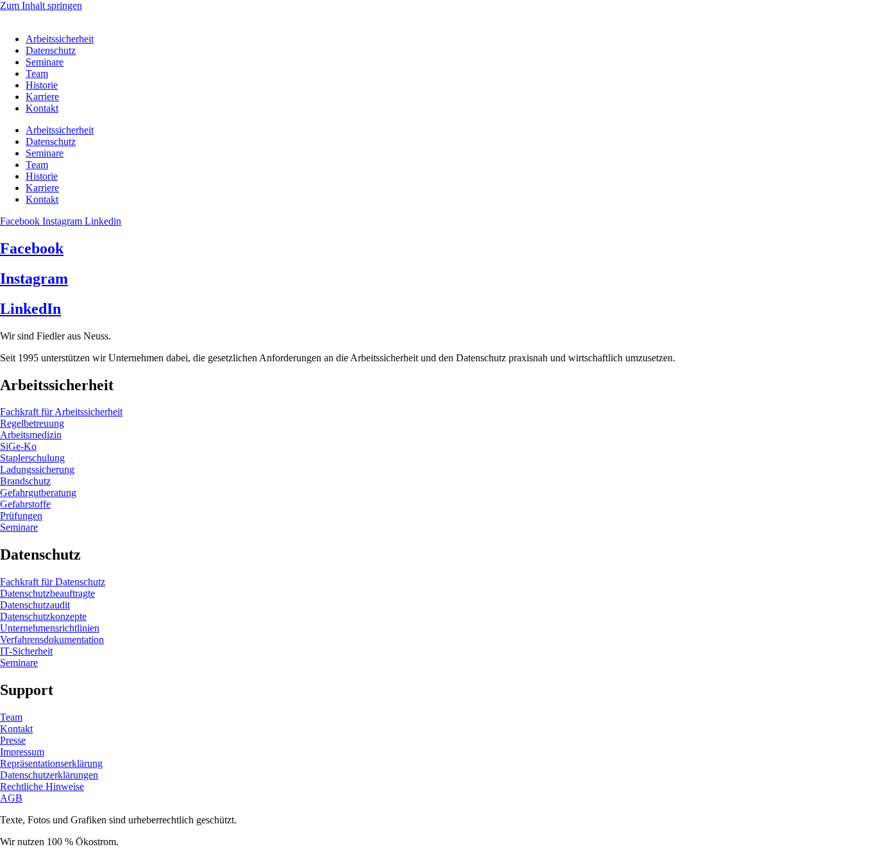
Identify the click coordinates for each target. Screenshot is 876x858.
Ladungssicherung (37, 469)
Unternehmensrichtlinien (49, 627)
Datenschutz (51, 50)
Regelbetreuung (32, 423)
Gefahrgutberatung (38, 492)
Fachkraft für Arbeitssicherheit (61, 411)
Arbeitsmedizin (31, 434)
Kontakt (42, 108)
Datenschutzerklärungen (49, 774)
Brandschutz (25, 481)
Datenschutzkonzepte (43, 616)
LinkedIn (30, 308)
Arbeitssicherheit (60, 38)
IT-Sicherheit (26, 651)
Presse (13, 740)
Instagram (34, 278)
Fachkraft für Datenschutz (52, 581)
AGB (11, 798)
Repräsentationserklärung (51, 763)
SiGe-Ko (18, 446)
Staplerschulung (32, 457)
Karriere (42, 96)
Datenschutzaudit (35, 604)
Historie (42, 85)
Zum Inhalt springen (41, 5)
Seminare (44, 61)
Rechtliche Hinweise (42, 786)
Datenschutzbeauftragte (47, 593)
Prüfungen (21, 515)
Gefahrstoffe (25, 504)
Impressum (22, 751)
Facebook (31, 248)
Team (37, 73)
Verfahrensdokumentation (52, 639)
